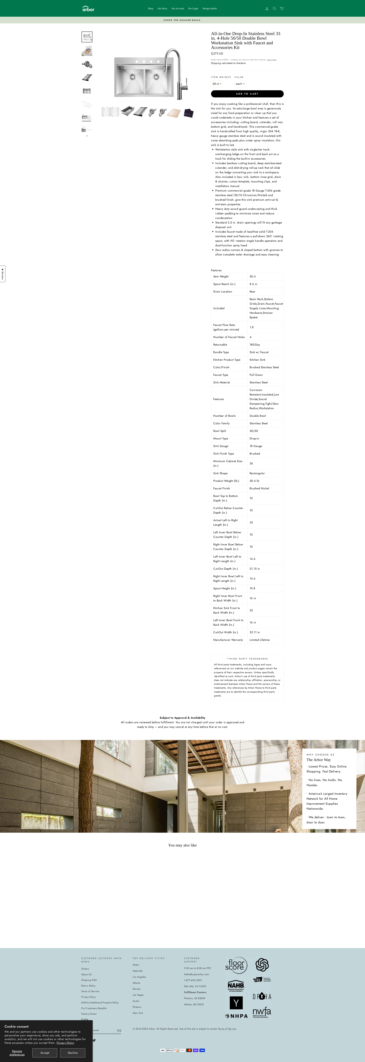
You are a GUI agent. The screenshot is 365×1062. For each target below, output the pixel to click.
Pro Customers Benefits (94, 1008)
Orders (85, 968)
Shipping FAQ (89, 980)
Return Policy (88, 985)
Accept (44, 1053)
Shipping (216, 63)
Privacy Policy (65, 1043)
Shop (150, 8)
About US (86, 974)
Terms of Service (90, 991)
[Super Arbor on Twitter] (94, 1040)
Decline (73, 1053)
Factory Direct (88, 1014)
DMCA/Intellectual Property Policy (100, 1002)
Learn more (272, 59)
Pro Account (178, 8)
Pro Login (193, 8)
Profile (84, 1019)
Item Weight (221, 77)
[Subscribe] (119, 1030)
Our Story (162, 8)
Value (239, 77)
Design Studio (210, 8)
